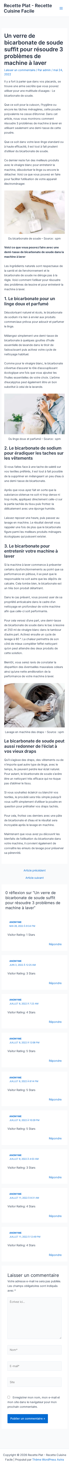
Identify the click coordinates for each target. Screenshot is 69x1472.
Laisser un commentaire (19, 70)
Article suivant (34, 877)
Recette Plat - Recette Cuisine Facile (28, 8)
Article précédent (35, 870)
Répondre (55, 944)
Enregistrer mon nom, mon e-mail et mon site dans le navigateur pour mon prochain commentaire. (33, 1402)
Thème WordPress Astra (48, 1459)
